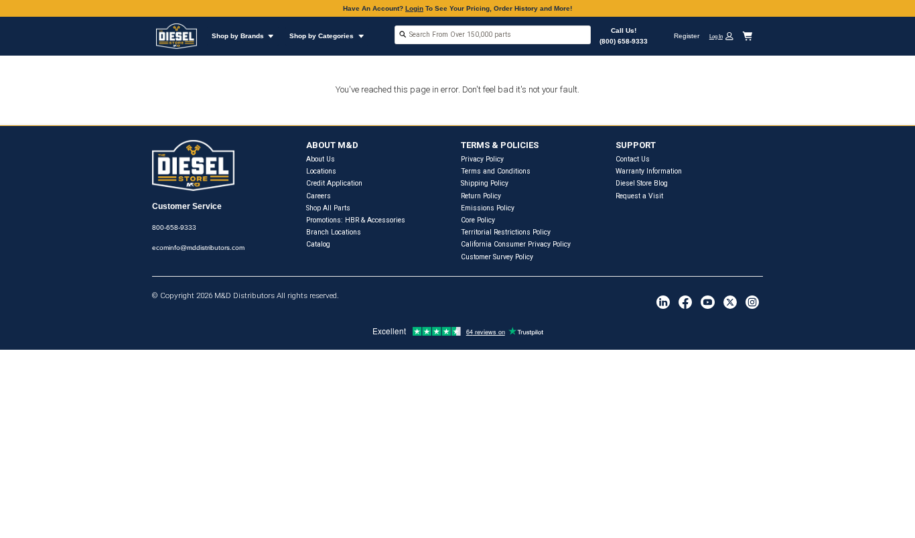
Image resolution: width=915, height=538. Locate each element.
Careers (318, 196)
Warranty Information (649, 171)
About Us (320, 159)
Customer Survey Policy (497, 257)
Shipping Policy (484, 183)
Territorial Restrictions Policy (506, 232)
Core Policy (478, 220)
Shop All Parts (328, 208)
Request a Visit (639, 196)
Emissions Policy (487, 208)
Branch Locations (333, 232)
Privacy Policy (482, 159)
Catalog (318, 244)
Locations (321, 171)
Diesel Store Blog (642, 183)
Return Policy (481, 196)
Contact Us (633, 159)
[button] (725, 36)
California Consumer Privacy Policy (516, 244)
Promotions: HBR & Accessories (355, 220)
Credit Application (334, 183)
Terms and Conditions (496, 171)
